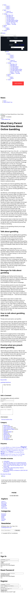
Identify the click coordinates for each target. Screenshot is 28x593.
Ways (7, 455)
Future (11, 448)
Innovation (25, 448)
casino (11, 447)
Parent (9, 382)
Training (22, 454)
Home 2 (8, 7)
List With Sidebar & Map (12, 21)
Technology (14, 454)
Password (3, 561)
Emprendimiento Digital (8, 429)
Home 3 (8, 8)
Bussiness (5, 425)
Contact (5, 30)
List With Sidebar (10, 19)
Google (19, 448)
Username (3, 559)
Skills (3, 454)
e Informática (6, 461)
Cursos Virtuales (7, 426)
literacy (16, 450)
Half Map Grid (9, 15)
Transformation (3, 455)
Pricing (5, 25)
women (9, 455)
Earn (2, 448)
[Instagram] (15, 537)
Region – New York (10, 23)
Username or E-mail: (5, 573)
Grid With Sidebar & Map (12, 20)
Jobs (3, 450)
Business (7, 447)
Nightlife (5, 433)
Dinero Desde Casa (7, 102)
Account (2, 447)
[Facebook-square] (7, 537)
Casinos (14, 447)
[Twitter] (3, 537)
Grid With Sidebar (10, 17)
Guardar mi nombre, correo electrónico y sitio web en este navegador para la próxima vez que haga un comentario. (14, 405)
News (7, 452)
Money (3, 452)
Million (22, 450)
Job (1, 450)
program (18, 452)
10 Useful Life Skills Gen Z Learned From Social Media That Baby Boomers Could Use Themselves (15, 463)
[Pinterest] (11, 537)
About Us (8, 11)
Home (4, 5)
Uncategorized (6, 439)
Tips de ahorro (6, 435)
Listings (5, 14)
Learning (13, 450)
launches (9, 450)
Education (5, 448)
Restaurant (5, 434)
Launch (5, 450)
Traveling (5, 438)
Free (9, 448)
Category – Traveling (11, 24)
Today (17, 454)
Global (16, 448)
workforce (15, 455)
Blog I (7, 28)
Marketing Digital (7, 431)
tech (10, 454)
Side (23, 452)
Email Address (4, 585)
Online (6, 382)
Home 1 (8, 6)
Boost (5, 447)
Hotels (4, 430)
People (15, 452)
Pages (4, 10)
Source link (4, 380)
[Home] (7, 51)
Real (21, 452)
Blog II (8, 29)
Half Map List (9, 16)
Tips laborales (6, 436)
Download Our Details (6, 474)
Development (18, 447)
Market (20, 450)
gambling (3, 382)
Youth (21, 455)
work (12, 455)
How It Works (9, 12)
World (18, 455)
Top (19, 454)
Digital (23, 447)
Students (7, 454)
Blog (4, 26)
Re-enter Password (5, 588)
